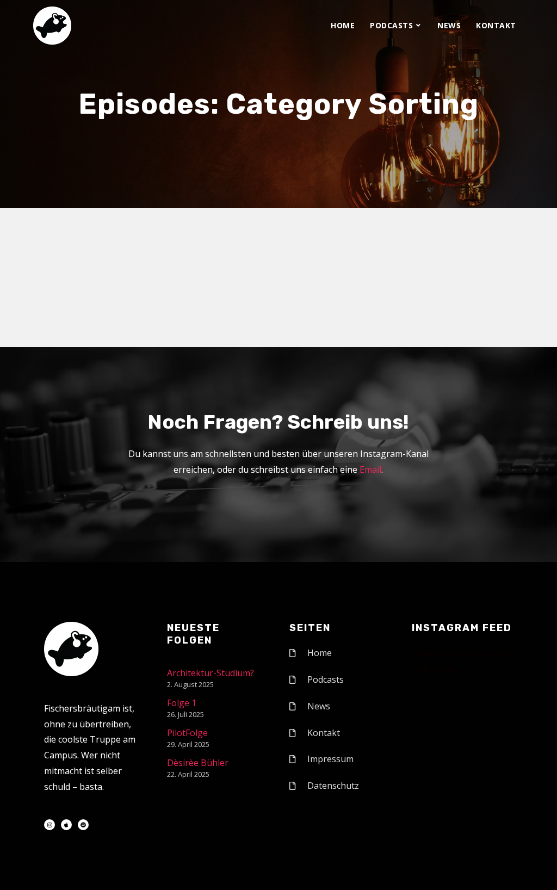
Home (343, 25)
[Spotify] (83, 824)
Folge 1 (181, 703)
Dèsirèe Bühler (197, 763)
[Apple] (66, 824)
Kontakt (496, 25)
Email (370, 469)
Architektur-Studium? (210, 673)
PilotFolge (187, 733)
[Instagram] (49, 824)
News (449, 25)
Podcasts (391, 25)
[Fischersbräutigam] (52, 25)
